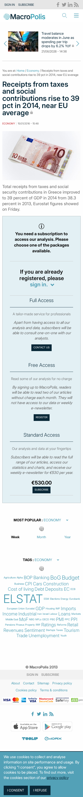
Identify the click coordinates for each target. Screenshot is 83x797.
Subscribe (26, 4)
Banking (41, 577)
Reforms (61, 624)
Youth (63, 635)
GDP (40, 608)
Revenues (13, 630)
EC (67, 589)
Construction (56, 584)
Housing (50, 608)
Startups (50, 630)
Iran (39, 613)
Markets (76, 613)
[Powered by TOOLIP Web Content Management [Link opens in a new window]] (30, 738)
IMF (58, 608)
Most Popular (27, 520)
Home (20, 70)
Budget (70, 578)
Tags (27, 560)
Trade (22, 635)
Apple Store (25, 726)
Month (41, 537)
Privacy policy (62, 683)
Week (15, 537)
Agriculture (10, 577)
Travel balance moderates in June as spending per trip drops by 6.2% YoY (58, 39)
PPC (67, 619)
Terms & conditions (54, 690)
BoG (55, 578)
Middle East (12, 619)
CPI (28, 584)
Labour (53, 613)
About (15, 683)
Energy (64, 598)
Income (10, 614)
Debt (39, 589)
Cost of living (21, 589)
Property (30, 624)
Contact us (41, 347)
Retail (72, 624)
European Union (16, 608)
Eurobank (74, 598)
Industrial (27, 614)
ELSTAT (23, 599)
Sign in (9, 4)
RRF (38, 624)
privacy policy (57, 777)
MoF (23, 619)
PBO (52, 619)
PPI (74, 619)
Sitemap (43, 683)
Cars (37, 584)
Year (67, 537)
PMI (60, 619)
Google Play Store (57, 726)
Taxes (59, 630)
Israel (46, 613)
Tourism (72, 630)
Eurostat (30, 608)
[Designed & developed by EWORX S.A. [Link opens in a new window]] (53, 738)
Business (19, 583)
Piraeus (20, 624)
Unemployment (44, 635)
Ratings (48, 624)
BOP (28, 577)
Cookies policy (26, 690)
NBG (31, 619)
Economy (33, 70)
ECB (73, 589)
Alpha (20, 577)
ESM (46, 598)
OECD (45, 619)
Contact (28, 683)
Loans (64, 614)
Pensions (10, 624)
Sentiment (34, 630)
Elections (55, 598)
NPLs (38, 619)
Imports (68, 608)
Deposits (54, 589)
